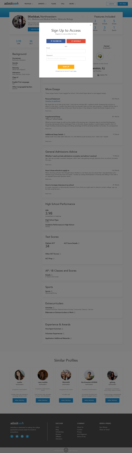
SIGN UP (66, 67)
